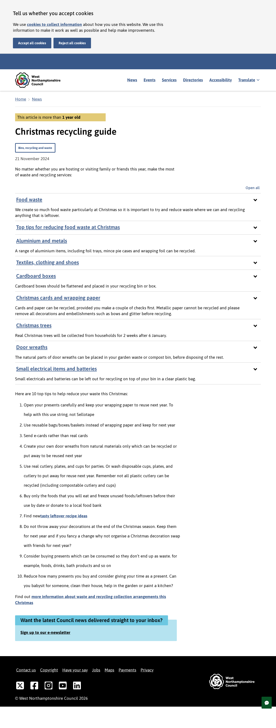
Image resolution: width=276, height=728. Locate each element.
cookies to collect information (54, 24)
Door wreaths (31, 347)
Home (20, 99)
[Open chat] (267, 703)
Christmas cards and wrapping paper (58, 298)
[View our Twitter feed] (20, 686)
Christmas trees (34, 325)
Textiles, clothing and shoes (47, 262)
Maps (109, 670)
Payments (127, 670)
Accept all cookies (32, 43)
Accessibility (220, 79)
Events (149, 79)
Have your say (75, 670)
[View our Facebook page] (34, 686)
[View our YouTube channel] (63, 686)
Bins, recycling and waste (35, 148)
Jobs (96, 670)
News (132, 79)
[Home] (41, 80)
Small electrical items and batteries (56, 369)
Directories (193, 79)
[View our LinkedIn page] (77, 686)
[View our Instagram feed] (48, 686)
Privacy (147, 670)
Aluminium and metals (41, 241)
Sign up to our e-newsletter (45, 632)
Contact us (26, 670)
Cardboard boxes (36, 276)
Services (169, 79)
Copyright (49, 670)
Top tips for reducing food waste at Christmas (68, 227)
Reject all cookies (72, 43)
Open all (253, 188)
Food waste (29, 199)
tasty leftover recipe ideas (63, 515)
